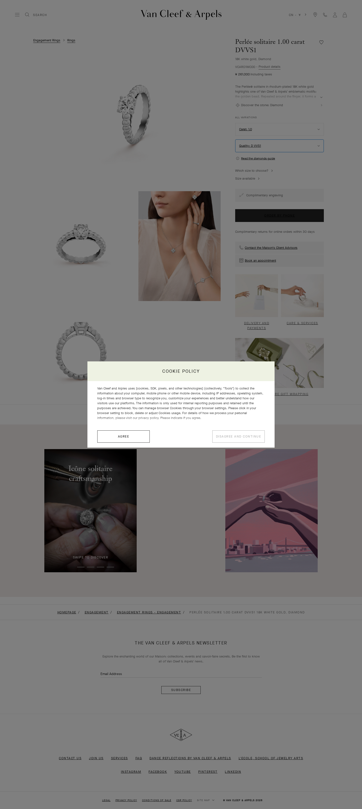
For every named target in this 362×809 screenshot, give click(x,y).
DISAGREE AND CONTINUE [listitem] (238, 436)
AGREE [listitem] (123, 436)
